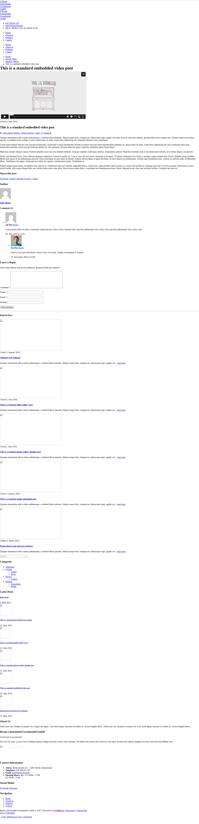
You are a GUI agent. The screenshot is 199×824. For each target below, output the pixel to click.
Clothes (14, 579)
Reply (15, 225)
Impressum (70, 810)
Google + (28, 179)
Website (3, 302)
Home (8, 33)
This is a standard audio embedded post (18, 499)
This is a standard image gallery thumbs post (20, 452)
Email (35, 179)
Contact (8, 40)
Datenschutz (81, 810)
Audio (37, 133)
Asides (14, 572)
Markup (16, 133)
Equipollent (16, 584)
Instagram (13, 788)
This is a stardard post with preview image (16, 620)
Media (24, 133)
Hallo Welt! (4, 597)
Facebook (4, 179)
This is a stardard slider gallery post (16, 405)
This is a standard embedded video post (15, 688)
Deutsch (13, 817)
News (13, 574)
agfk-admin (8, 133)
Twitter (12, 179)
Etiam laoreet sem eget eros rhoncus (16, 546)
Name (3, 292)
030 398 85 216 (12, 23)
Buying (8, 577)
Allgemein (9, 567)
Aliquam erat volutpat (10, 357)
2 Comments (46, 133)
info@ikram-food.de (14, 26)
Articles (30, 133)
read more (121, 363)
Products (9, 37)
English (11, 813)
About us (9, 35)
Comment (5, 287)
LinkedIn (19, 179)
